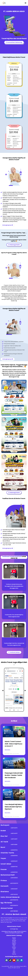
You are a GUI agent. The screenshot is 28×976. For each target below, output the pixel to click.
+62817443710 (14, 828)
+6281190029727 (14, 883)
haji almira (17, 963)
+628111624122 (14, 894)
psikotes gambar (10, 963)
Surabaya (14, 941)
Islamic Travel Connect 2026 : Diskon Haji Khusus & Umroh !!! (13, 744)
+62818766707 (14, 861)
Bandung (14, 937)
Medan (14, 945)
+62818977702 (14, 866)
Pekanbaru (14, 947)
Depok (14, 952)
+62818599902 (14, 872)
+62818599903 (14, 855)
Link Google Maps (14, 929)
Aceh (14, 950)
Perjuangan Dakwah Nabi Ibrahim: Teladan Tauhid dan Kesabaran (14, 775)
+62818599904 (14, 850)
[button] (3, 690)
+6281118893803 (14, 911)
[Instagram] (17, 960)
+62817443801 (14, 844)
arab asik (3, 963)
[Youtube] (14, 960)
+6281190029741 (14, 905)
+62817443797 (14, 833)
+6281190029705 (14, 900)
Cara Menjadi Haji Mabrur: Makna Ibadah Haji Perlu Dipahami (14, 806)
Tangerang (14, 954)
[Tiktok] (10, 960)
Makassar (14, 944)
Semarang (14, 940)
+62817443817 (14, 839)
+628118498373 (14, 877)
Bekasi (14, 951)
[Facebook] (6, 960)
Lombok (14, 948)
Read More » (8, 749)
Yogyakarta (14, 943)
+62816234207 (14, 888)
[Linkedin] (21, 960)
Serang (14, 939)
